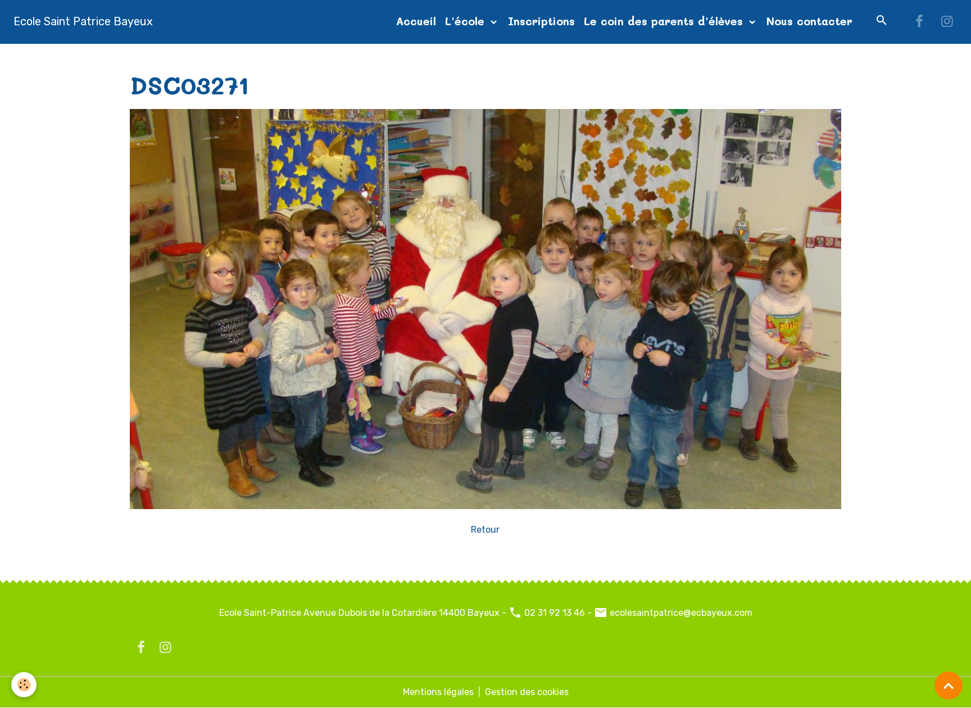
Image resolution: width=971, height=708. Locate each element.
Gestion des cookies (527, 692)
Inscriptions (541, 21)
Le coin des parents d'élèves (665, 21)
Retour (485, 529)
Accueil (416, 21)
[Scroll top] (948, 685)
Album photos (204, 57)
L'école (466, 21)
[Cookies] (24, 684)
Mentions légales (438, 692)
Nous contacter (809, 21)
